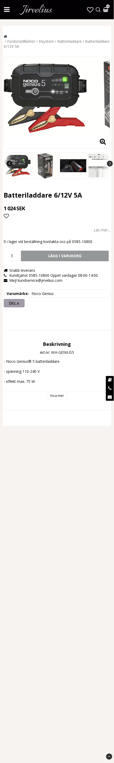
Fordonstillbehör (21, 41)
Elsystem (46, 41)
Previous (9, 163)
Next (110, 163)
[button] (90, 10)
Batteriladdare (69, 41)
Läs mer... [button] (102, 229)
